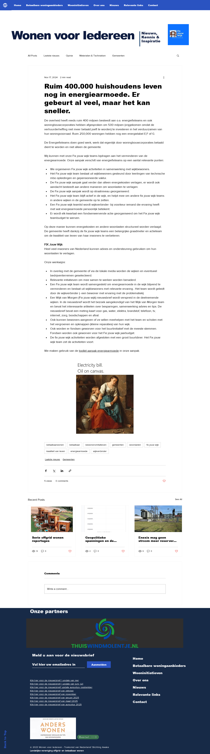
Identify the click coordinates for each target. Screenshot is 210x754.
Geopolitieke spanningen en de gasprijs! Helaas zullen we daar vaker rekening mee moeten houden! (104, 539)
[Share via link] (70, 470)
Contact (140, 702)
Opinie (69, 55)
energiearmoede (79, 451)
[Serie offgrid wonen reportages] (51, 518)
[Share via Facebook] (45, 470)
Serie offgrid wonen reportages (47, 539)
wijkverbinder (100, 451)
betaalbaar (74, 444)
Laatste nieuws (51, 55)
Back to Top (5, 739)
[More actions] (164, 77)
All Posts (32, 55)
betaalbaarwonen (55, 444)
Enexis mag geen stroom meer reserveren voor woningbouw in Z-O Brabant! (158, 539)
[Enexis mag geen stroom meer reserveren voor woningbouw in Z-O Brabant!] (158, 518)
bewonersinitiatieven (95, 444)
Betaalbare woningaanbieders (159, 666)
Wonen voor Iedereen (72, 35)
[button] (177, 55)
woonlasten (135, 444)
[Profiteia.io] (105, 518)
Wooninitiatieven (147, 673)
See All (178, 499)
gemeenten (118, 444)
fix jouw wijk (153, 444)
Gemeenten (118, 55)
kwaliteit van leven (55, 451)
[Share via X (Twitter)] (53, 470)
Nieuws (139, 687)
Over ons (140, 680)
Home (138, 658)
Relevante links (146, 694)
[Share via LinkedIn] (61, 470)
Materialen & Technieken (92, 55)
